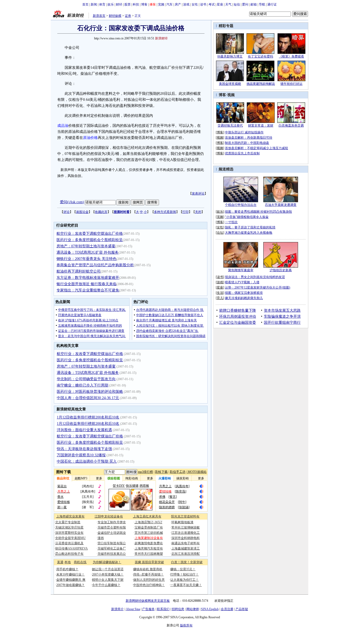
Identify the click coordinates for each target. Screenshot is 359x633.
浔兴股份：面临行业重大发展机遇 (84, 430)
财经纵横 (115, 16)
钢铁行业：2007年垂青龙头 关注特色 (86, 259)
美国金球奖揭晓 (230, 84)
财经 (119, 4)
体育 (102, 4)
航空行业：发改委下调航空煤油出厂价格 (90, 234)
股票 (127, 4)
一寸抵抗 (231, 222)
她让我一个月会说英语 (108, 569)
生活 (220, 293)
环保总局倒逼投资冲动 (237, 316)
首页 (85, 4)
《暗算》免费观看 (291, 56)
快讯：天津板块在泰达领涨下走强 (84, 449)
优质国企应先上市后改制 (242, 153)
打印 (185, 212)
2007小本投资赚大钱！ (108, 574)
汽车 (169, 4)
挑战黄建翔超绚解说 (261, 84)
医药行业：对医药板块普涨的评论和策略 (90, 392)
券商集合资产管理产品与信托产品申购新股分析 (95, 265)
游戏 (186, 4)
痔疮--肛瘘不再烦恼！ (148, 574)
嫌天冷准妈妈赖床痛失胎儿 (244, 298)
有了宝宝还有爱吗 (260, 56)
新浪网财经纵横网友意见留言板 (148, 601)
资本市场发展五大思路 (282, 310)
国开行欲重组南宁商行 (282, 323)
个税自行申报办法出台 (241, 205)
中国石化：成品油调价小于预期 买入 (87, 461)
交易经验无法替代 (230, 125)
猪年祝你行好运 (291, 84)
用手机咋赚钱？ (67, 569)
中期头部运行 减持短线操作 (244, 132)
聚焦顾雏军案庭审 (240, 270)
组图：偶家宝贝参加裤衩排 (244, 293)
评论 (66, 212)
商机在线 (80, 562)
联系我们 (163, 609)
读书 (203, 4)
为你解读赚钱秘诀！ (107, 562)
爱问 (245, 4)
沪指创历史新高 (281, 270)
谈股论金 (82, 212)
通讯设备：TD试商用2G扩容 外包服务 (88, 252)
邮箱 (253, 4)
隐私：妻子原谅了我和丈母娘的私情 (250, 227)
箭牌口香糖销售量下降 (237, 310)
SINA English (210, 609)
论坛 (220, 232)
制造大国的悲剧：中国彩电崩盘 (247, 143)
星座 (220, 4)
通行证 (272, 4)
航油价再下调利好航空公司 (79, 271)
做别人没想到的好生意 (149, 580)
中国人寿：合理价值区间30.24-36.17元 (88, 398)
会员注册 (227, 609)
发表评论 (198, 193)
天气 (228, 4)
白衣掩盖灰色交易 (291, 125)
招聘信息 (178, 609)
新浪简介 (117, 609)
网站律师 (192, 609)
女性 (195, 4)
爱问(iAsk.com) (72, 202)
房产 (178, 4)
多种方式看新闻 (165, 212)
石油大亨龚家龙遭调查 (280, 205)
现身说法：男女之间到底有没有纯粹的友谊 (255, 277)
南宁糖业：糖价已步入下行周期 (82, 385)
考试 (211, 4)
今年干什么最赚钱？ (106, 585)
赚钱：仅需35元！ (183, 569)
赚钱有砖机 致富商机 (147, 569)
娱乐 (110, 4)
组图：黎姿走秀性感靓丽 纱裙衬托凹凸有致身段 (258, 211)
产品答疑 (241, 609)
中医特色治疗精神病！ (149, 585)
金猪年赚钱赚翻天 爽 (70, 580)
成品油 (62, 126)
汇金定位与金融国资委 (237, 323)
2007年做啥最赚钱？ (70, 585)
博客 (144, 4)
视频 (231, 95)
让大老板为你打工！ (184, 580)
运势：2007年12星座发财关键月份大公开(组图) (257, 287)
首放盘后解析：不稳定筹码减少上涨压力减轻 (256, 148)
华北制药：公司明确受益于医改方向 (86, 379)
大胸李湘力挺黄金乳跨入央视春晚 (248, 232)
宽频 (161, 4)
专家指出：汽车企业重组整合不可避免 (88, 290)
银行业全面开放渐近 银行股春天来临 (86, 284)
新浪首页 (99, 16)
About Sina (133, 609)
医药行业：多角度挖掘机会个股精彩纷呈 (90, 240)
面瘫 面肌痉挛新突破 (149, 562)
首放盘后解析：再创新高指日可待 (248, 137)
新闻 (94, 4)
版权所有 (186, 625)
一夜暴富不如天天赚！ (186, 585)
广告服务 (148, 609)
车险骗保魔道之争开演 (282, 316)
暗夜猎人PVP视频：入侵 (242, 282)
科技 (136, 4)
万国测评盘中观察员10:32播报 (81, 455)
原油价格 (90, 138)
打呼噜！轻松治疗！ (184, 574)
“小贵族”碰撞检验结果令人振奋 (247, 217)
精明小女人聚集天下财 (108, 580)
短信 (237, 4)
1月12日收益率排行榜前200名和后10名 (88, 417)
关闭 (198, 212)
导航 (262, 4)
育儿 (220, 298)
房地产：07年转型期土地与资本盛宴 (86, 246)
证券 (128, 16)
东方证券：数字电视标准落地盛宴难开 (88, 278)
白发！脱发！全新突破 (187, 562)
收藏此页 (101, 212)
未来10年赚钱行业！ (70, 574)
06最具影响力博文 (230, 56)
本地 (67, 562)
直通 (60, 562)
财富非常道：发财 (260, 125)
